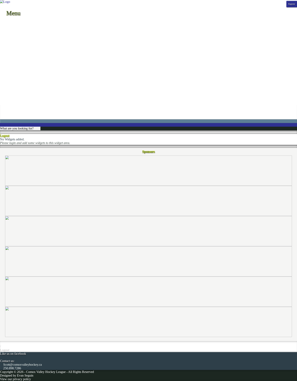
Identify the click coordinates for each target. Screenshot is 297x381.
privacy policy (22, 379)
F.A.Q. (4, 62)
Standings (6, 29)
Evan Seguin (25, 375)
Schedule (6, 25)
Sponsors (6, 47)
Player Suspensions (12, 76)
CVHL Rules (8, 91)
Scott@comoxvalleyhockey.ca (22, 364)
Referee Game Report (14, 80)
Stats (3, 32)
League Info (8, 51)
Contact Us (7, 54)
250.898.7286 (11, 368)
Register (291, 4)
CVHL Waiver (9, 58)
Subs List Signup (11, 101)
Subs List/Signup (11, 94)
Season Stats (8, 36)
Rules (3, 83)
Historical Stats (9, 40)
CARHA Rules (10, 87)
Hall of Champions (12, 69)
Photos (4, 43)
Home (4, 22)
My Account (8, 109)
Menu (12, 13)
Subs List (6, 98)
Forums (5, 65)
